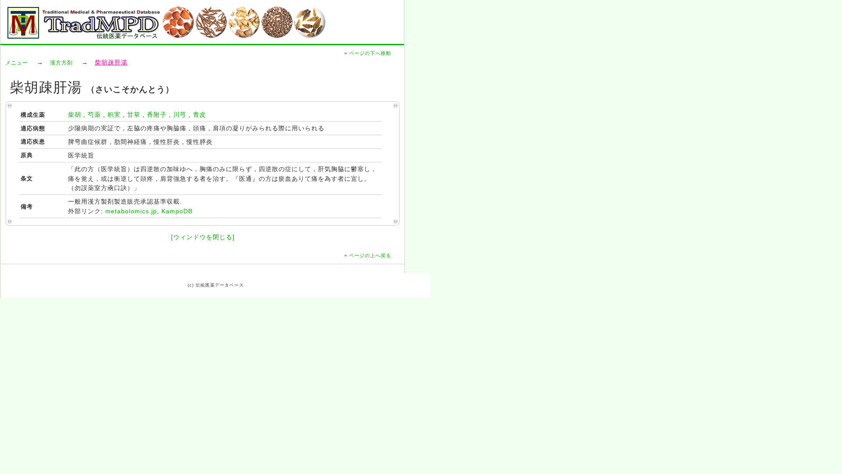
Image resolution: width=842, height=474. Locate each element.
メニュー (16, 63)
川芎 (179, 114)
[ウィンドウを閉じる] (203, 237)
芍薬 (94, 114)
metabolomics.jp (131, 211)
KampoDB (177, 211)
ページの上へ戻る (370, 255)
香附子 (157, 114)
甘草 (133, 114)
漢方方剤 (61, 63)
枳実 (114, 114)
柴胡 (74, 114)
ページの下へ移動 (370, 53)
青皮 (199, 114)
